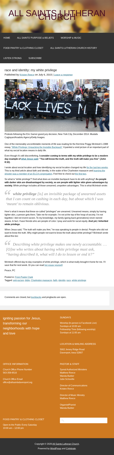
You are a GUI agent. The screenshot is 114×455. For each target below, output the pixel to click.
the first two (80, 174)
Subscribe (35, 58)
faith (55, 280)
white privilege (79, 280)
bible (27, 280)
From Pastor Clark (24, 277)
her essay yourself (53, 265)
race (68, 280)
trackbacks (36, 297)
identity (61, 280)
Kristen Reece (27, 74)
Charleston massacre (41, 280)
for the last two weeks (97, 167)
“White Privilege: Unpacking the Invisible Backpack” (36, 147)
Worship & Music (71, 38)
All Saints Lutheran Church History (73, 48)
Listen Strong (12, 58)
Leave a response (63, 74)
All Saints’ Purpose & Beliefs (35, 38)
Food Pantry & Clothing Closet (23, 48)
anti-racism (18, 280)
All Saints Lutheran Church (57, 15)
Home (6, 38)
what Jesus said (29, 159)
